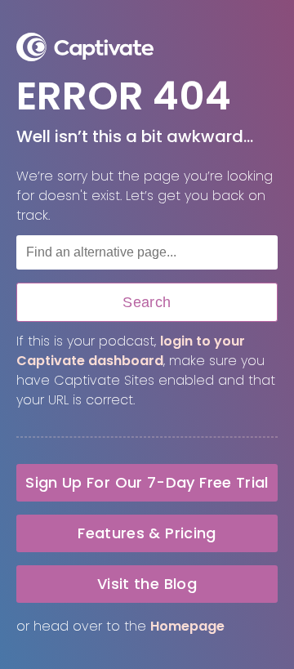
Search (146, 302)
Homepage (187, 626)
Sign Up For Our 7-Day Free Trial (147, 482)
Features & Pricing (147, 533)
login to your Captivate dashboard (130, 351)
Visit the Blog (147, 583)
